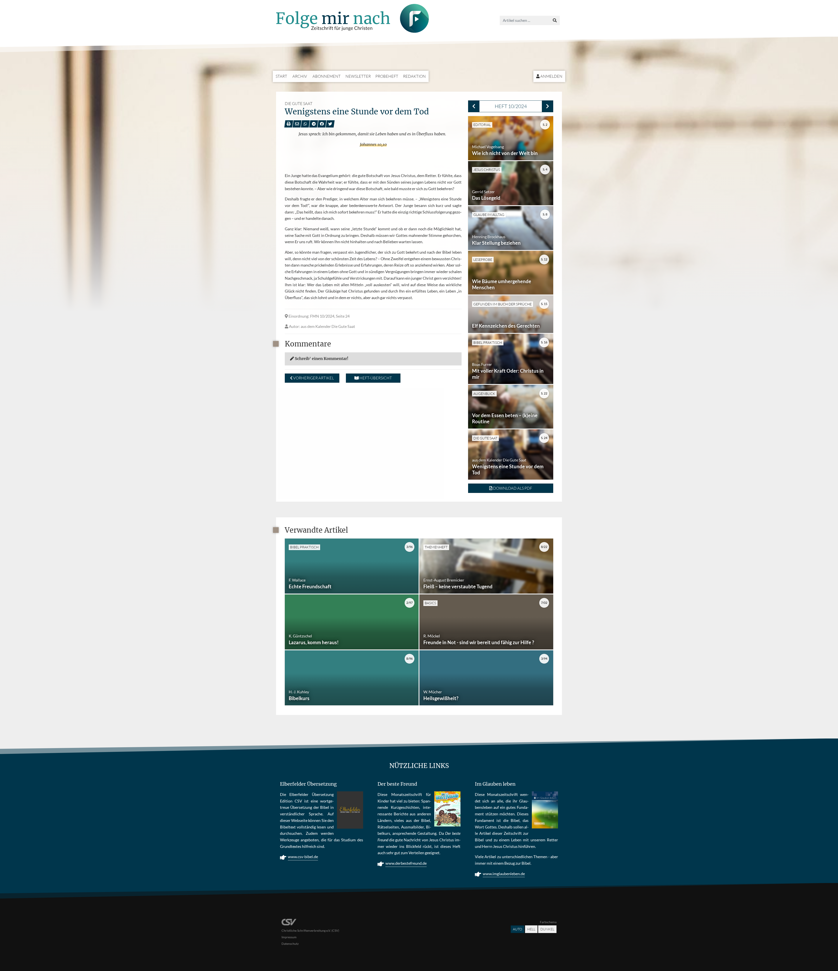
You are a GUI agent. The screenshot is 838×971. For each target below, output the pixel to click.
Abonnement (327, 76)
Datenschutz (290, 943)
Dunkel (547, 929)
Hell (531, 929)
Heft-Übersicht (375, 377)
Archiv (299, 76)
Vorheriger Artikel (313, 377)
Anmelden (551, 76)
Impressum (289, 937)
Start (281, 76)
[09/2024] (473, 106)
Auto (517, 929)
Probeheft (386, 76)
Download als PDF (512, 488)
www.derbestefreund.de (406, 863)
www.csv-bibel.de (303, 856)
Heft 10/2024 (511, 106)
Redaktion (414, 76)
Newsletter (358, 76)
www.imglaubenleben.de (504, 873)
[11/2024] (547, 106)
